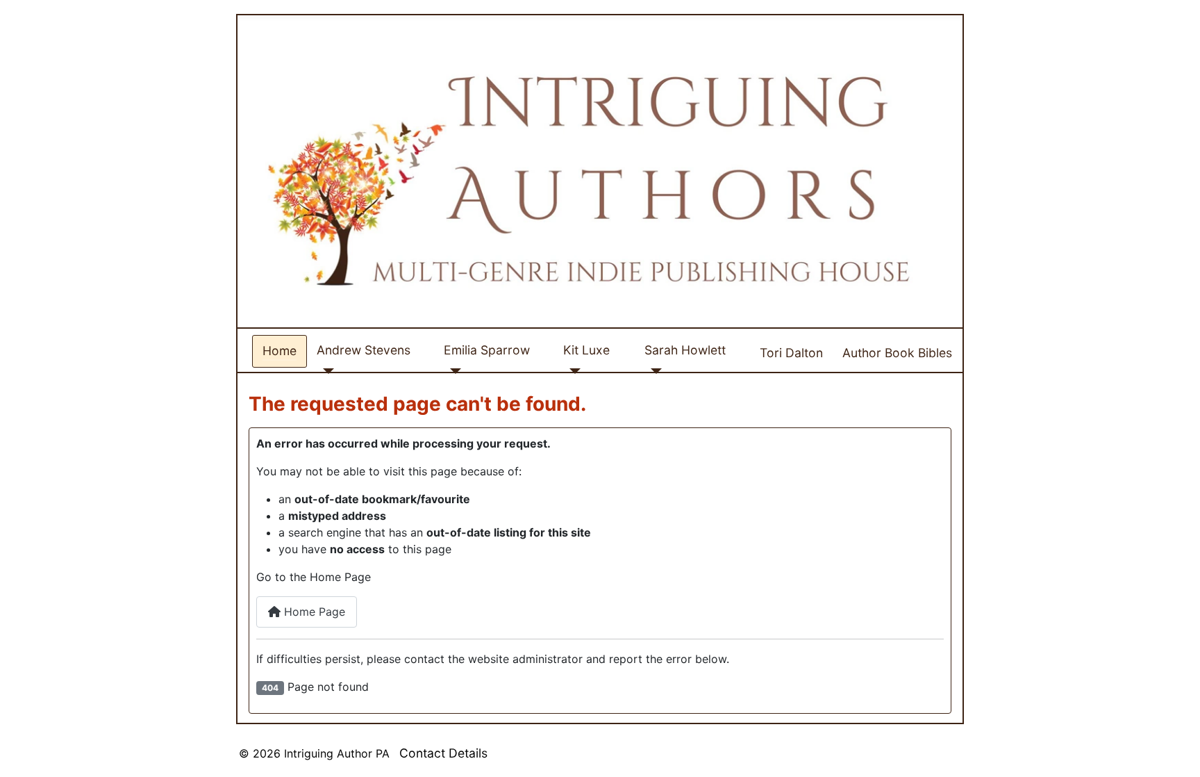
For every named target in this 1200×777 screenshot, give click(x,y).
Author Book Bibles (897, 352)
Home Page (313, 612)
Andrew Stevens (363, 350)
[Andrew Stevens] (325, 371)
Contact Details (443, 753)
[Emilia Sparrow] (452, 371)
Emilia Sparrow (487, 350)
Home (279, 350)
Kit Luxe (586, 350)
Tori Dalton (791, 352)
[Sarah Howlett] (653, 371)
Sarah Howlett (685, 350)
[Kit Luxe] (572, 371)
